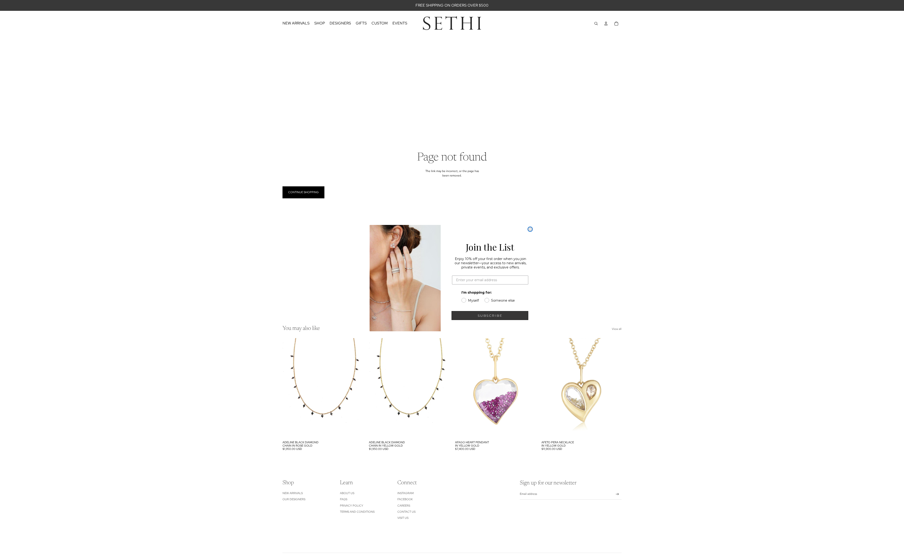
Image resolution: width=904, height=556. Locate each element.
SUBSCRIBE (490, 315)
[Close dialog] (530, 229)
